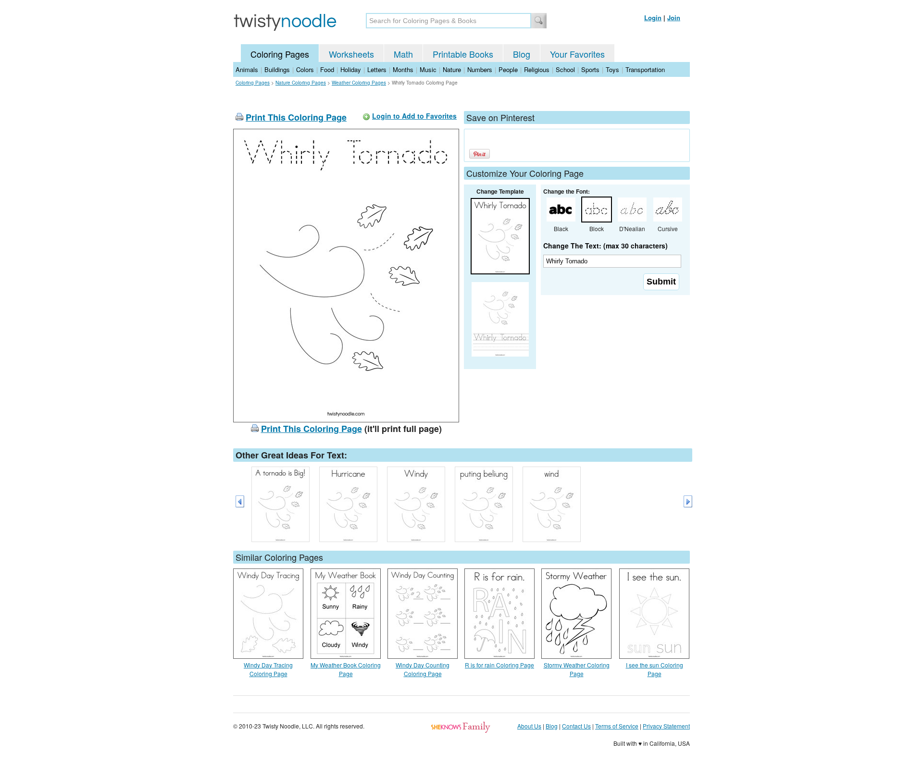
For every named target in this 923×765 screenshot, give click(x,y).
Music (428, 69)
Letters (377, 69)
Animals (247, 69)
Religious (536, 69)
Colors (305, 69)
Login (652, 17)
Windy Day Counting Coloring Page (422, 669)
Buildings (277, 69)
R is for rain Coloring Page (499, 665)
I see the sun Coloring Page (654, 669)
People (508, 69)
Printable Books (463, 54)
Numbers (479, 69)
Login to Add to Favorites (414, 116)
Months (403, 69)
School (565, 69)
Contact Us (576, 726)
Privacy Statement (666, 726)
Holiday (350, 69)
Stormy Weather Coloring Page (577, 669)
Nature (452, 69)
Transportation (645, 69)
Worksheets (351, 54)
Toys (612, 69)
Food (327, 69)
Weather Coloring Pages (359, 82)
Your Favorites (577, 54)
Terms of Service (616, 726)
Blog (521, 54)
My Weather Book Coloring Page (346, 669)
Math (403, 54)
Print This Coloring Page (296, 117)
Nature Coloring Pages (300, 82)
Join (673, 17)
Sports (590, 69)
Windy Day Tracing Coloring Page (268, 669)
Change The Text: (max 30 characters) (605, 245)
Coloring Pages (279, 54)
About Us (529, 726)
